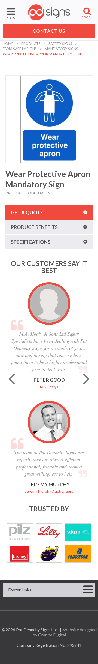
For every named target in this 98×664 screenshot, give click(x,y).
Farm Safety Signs (20, 49)
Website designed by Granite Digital (64, 632)
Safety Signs (60, 43)
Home (8, 43)
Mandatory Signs (61, 49)
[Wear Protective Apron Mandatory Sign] (49, 119)
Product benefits (34, 227)
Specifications (30, 242)
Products (31, 43)
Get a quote (27, 212)
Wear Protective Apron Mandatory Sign (42, 54)
